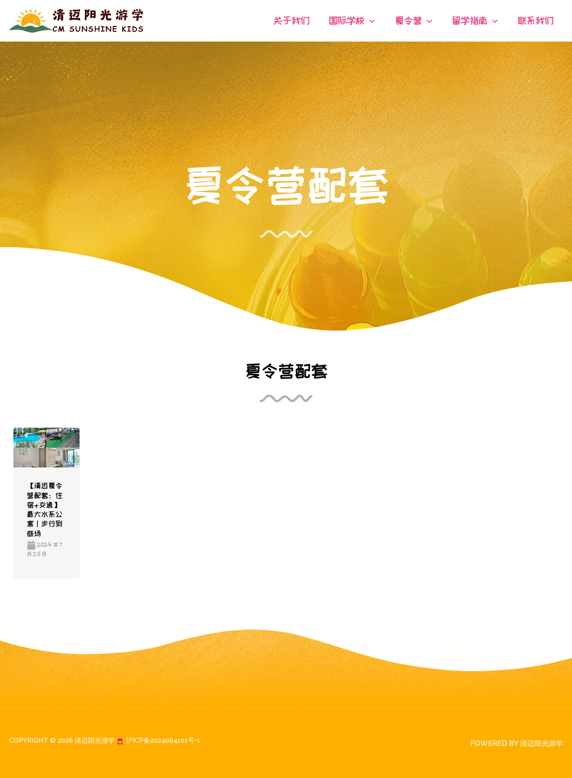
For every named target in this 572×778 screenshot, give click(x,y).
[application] (370, 20)
